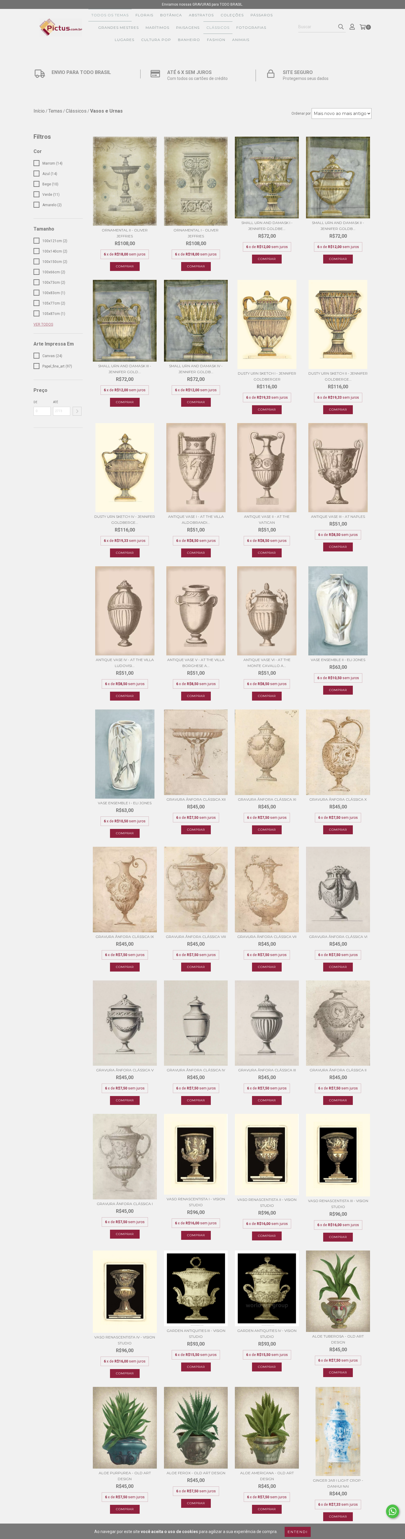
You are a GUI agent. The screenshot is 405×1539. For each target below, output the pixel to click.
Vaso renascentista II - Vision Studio (266, 1202)
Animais (240, 39)
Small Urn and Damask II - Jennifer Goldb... (338, 225)
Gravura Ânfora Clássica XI (267, 799)
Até (55, 402)
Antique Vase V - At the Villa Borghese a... (195, 662)
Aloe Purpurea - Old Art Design (125, 1476)
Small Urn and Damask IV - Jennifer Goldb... (196, 369)
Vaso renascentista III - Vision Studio (338, 1204)
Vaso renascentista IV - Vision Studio (124, 1340)
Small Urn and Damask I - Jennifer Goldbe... (267, 225)
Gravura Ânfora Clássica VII (266, 936)
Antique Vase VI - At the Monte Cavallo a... (267, 662)
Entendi (298, 1531)
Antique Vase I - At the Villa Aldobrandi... (196, 519)
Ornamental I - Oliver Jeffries (196, 233)
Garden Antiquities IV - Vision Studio (266, 1333)
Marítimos (157, 27)
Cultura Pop (156, 39)
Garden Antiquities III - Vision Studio (196, 1333)
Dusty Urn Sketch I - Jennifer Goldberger (267, 376)
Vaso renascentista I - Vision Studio (196, 1202)
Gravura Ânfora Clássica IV (196, 1070)
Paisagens (188, 27)
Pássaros (262, 15)
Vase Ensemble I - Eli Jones (125, 803)
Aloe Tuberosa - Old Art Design (338, 1339)
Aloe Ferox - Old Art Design (196, 1473)
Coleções (232, 15)
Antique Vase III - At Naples (338, 516)
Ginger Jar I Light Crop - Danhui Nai (338, 1483)
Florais (144, 15)
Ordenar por (301, 113)
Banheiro (189, 39)
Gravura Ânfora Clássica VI (338, 936)
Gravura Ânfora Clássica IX (124, 936)
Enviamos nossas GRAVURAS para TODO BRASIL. (202, 4)
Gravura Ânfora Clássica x (338, 799)
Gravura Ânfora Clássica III (267, 1070)
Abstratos (201, 15)
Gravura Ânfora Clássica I (125, 1203)
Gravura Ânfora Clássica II (338, 1070)
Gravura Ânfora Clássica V (125, 1070)
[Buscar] (341, 27)
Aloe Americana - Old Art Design (267, 1476)
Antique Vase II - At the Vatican (267, 519)
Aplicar (77, 411)
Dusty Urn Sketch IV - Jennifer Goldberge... (124, 519)
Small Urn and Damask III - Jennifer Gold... (124, 369)
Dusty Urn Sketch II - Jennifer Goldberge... (338, 376)
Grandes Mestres (118, 27)
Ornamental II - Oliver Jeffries (125, 233)
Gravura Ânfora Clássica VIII (196, 936)
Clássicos (217, 27)
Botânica (171, 15)
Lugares (124, 39)
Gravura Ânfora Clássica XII (196, 799)
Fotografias (251, 27)
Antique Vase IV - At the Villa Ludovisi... (125, 662)
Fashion (216, 39)
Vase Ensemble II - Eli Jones (338, 659)
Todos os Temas (110, 15)
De (35, 402)
